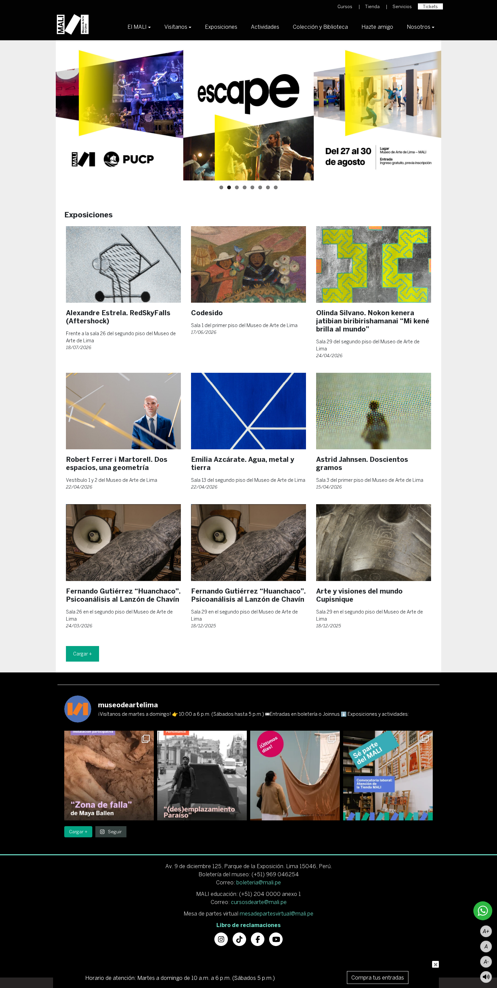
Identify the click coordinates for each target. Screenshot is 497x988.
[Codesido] (248, 264)
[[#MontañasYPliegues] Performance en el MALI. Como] (202, 775)
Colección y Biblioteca (320, 27)
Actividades (265, 27)
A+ (486, 931)
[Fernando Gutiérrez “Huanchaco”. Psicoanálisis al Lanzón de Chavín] (123, 542)
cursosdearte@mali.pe (259, 902)
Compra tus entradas (377, 977)
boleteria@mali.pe (258, 882)
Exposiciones (221, 27)
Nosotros (418, 27)
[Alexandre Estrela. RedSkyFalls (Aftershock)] (123, 264)
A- (486, 962)
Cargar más (82, 654)
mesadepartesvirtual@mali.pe (276, 913)
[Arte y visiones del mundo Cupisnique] (373, 542)
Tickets (430, 6)
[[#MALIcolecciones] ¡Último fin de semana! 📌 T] (295, 775)
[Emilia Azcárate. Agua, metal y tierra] (248, 411)
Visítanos (175, 27)
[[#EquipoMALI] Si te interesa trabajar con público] (388, 775)
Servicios (402, 6)
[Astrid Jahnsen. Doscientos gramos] (373, 411)
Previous (45, 110)
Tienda (372, 6)
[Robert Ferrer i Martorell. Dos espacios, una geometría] (123, 411)
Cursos (344, 6)
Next (451, 110)
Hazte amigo (377, 27)
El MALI (137, 27)
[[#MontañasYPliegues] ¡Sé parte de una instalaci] (109, 775)
